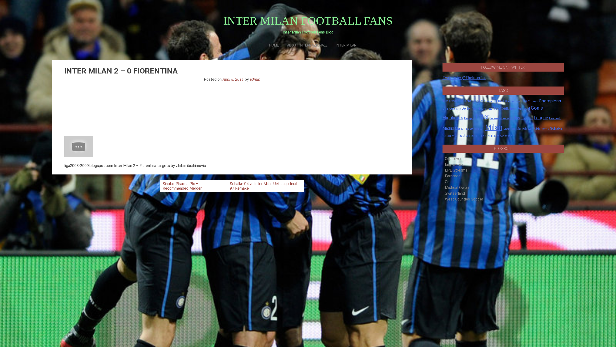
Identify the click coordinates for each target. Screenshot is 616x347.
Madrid (448, 128)
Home (274, 45)
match (479, 128)
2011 (482, 101)
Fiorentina (486, 108)
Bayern (526, 101)
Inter (482, 117)
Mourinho (509, 128)
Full (520, 108)
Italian (515, 118)
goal (526, 108)
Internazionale (499, 118)
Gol (447, 182)
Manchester (464, 128)
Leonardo (555, 118)
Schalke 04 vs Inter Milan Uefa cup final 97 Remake (263, 186)
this (454, 136)
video (500, 136)
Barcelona (512, 101)
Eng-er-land (454, 164)
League (541, 117)
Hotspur (469, 118)
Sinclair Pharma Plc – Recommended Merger (182, 186)
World (508, 136)
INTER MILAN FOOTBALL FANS (308, 20)
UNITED (490, 136)
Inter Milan (346, 45)
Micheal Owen (457, 187)
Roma (545, 128)
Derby (466, 108)
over (530, 128)
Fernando (453, 176)
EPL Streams (456, 170)
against (492, 101)
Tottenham (467, 135)
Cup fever (453, 158)
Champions (550, 101)
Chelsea (449, 109)
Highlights (453, 117)
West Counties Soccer (464, 199)
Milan (493, 127)
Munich (521, 128)
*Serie (465, 101)
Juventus (527, 118)
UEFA (481, 136)
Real (536, 128)
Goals (537, 108)
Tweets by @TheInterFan (464, 77)
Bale (501, 101)
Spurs (447, 136)
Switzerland (455, 193)
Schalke (556, 128)
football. (501, 108)
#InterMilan (451, 101)
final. (475, 108)
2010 (475, 101)
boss (535, 101)
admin (255, 79)
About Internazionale (307, 45)
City (458, 108)
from (513, 108)
